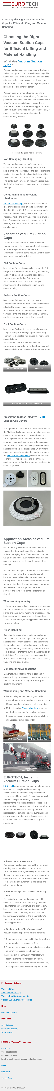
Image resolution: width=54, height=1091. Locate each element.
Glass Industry (7, 1025)
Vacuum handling (30, 708)
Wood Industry (7, 1032)
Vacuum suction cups (13, 203)
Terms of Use (6, 1078)
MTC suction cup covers (18, 455)
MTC (42, 417)
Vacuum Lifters (8, 989)
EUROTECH (8, 786)
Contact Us (5, 1048)
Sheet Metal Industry (9, 1029)
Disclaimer (5, 1072)
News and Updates (9, 1012)
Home (3, 1065)
